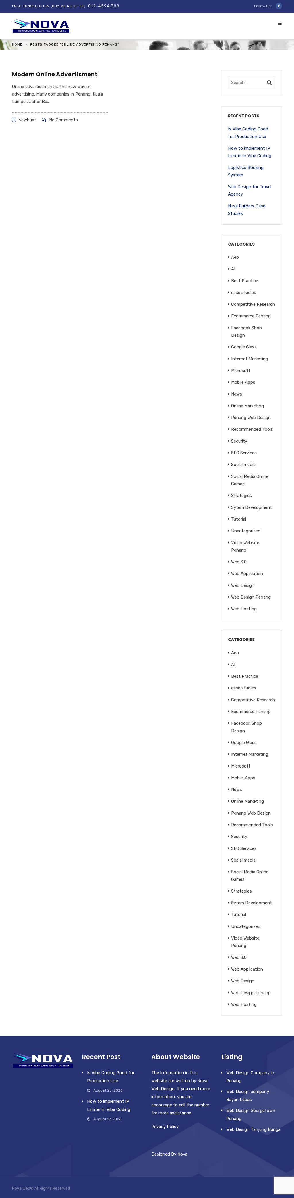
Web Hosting (244, 608)
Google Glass (244, 347)
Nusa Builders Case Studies (246, 209)
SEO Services (244, 452)
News (236, 394)
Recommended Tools (252, 429)
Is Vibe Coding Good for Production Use (248, 132)
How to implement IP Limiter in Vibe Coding (249, 152)
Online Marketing (247, 405)
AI (233, 269)
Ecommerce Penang (251, 316)
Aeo (235, 257)
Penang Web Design (251, 417)
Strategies (241, 495)
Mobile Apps (243, 382)
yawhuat (27, 119)
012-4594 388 (103, 6)
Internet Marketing (249, 358)
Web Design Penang (251, 597)
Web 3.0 (239, 561)
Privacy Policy (165, 1126)
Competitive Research (253, 304)
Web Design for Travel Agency (249, 190)
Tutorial (238, 519)
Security (239, 441)
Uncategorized (245, 530)
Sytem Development (251, 507)
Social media (243, 464)
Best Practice (244, 280)
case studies (243, 292)
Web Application (247, 573)
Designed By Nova (169, 1154)
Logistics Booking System (246, 171)
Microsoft (241, 370)
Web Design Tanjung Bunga (253, 1129)
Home (17, 44)
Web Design (242, 585)
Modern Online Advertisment (54, 74)
